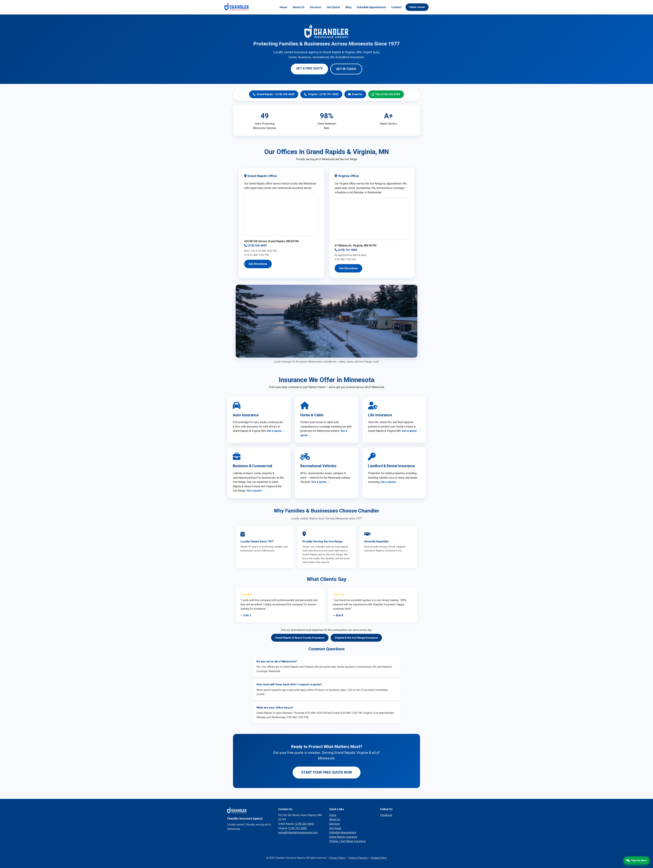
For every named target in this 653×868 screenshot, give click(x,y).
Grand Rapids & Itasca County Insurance (299, 637)
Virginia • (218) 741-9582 (323, 94)
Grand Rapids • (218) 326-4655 (276, 94)
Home (283, 7)
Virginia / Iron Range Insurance (347, 841)
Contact (396, 7)
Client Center (417, 7)
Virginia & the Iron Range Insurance (356, 637)
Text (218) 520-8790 (387, 94)
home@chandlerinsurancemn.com (298, 832)
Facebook (386, 815)
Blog (348, 7)
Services (315, 7)
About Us (298, 7)
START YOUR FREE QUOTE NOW (326, 772)
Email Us (357, 94)
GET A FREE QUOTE (309, 68)
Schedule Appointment (371, 7)
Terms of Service (357, 857)
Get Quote (333, 7)
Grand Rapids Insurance (343, 837)
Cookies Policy (379, 857)
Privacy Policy (337, 857)
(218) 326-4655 (257, 245)
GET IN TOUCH (346, 69)
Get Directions (258, 264)
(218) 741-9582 (347, 250)
